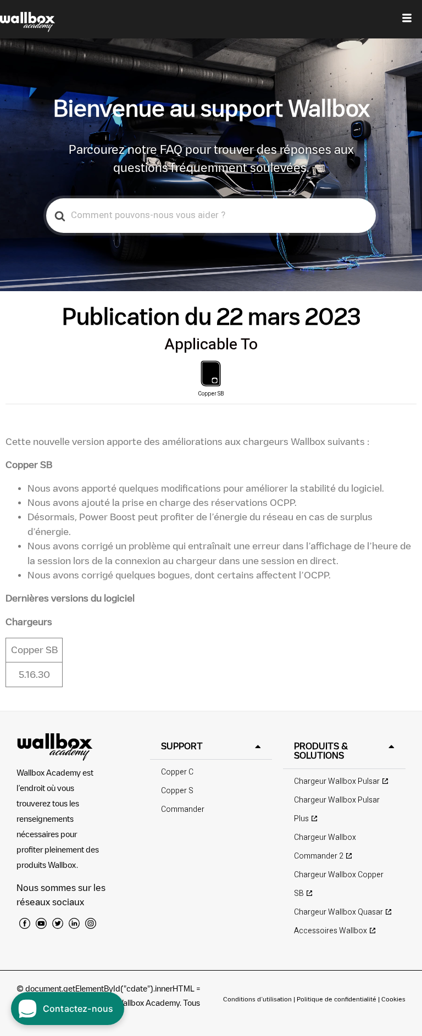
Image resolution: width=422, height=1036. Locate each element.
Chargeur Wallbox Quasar (338, 912)
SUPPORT (182, 746)
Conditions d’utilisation (258, 999)
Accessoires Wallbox (330, 931)
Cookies (393, 999)
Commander (182, 809)
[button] (211, 746)
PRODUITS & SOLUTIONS (321, 751)
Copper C (177, 772)
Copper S (177, 791)
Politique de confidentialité (336, 999)
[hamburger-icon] (407, 19)
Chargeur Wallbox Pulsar (337, 781)
